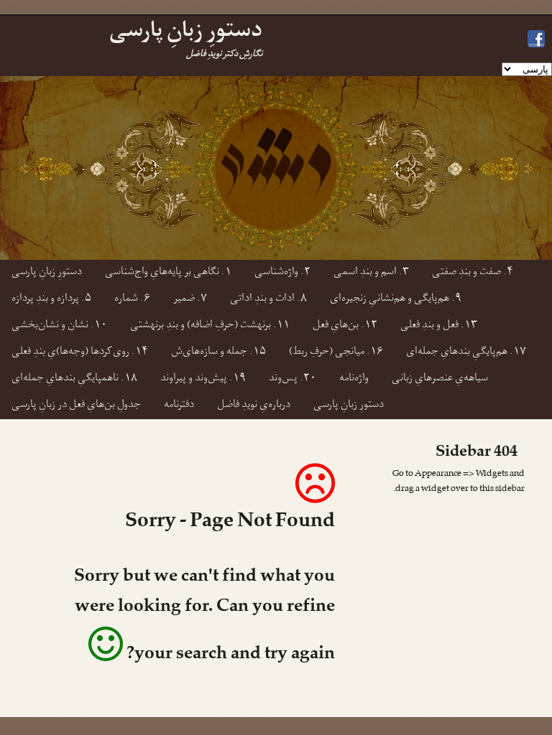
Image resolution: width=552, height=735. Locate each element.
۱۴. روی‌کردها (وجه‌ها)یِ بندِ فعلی (80, 352)
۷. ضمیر (190, 299)
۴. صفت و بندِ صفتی (472, 273)
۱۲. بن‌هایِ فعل (345, 326)
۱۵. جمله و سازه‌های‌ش (218, 352)
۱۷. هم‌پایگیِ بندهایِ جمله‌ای (466, 352)
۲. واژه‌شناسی (282, 273)
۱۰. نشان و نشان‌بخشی (59, 326)
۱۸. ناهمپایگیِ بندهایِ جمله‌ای (74, 379)
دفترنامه (179, 405)
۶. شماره (132, 299)
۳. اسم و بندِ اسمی (371, 273)
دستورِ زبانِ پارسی (47, 273)
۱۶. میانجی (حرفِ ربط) (336, 352)
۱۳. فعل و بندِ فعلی (438, 326)
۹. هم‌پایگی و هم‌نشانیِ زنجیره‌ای (395, 299)
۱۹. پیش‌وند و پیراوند (203, 379)
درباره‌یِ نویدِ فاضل (253, 405)
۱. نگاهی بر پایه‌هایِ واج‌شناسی (168, 273)
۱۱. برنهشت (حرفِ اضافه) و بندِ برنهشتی (210, 326)
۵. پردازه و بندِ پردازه (51, 299)
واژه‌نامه (354, 379)
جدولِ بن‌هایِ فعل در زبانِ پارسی (76, 405)
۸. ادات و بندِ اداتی (268, 299)
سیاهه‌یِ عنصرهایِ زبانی (440, 379)
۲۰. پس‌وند (292, 379)
